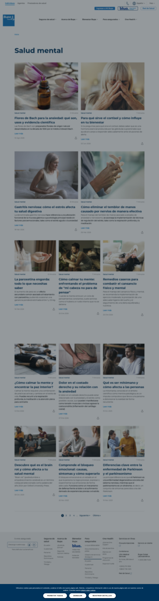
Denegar (77, 596)
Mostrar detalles (102, 596)
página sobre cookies (88, 590)
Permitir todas (55, 596)
